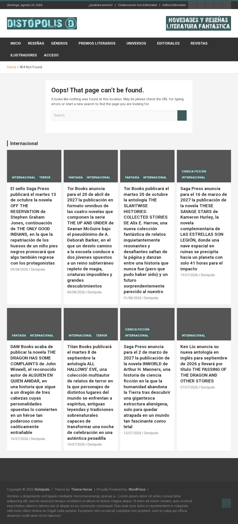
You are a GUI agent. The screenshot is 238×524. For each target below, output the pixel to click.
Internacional (24, 143)
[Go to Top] (226, 503)
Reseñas (36, 43)
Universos (136, 43)
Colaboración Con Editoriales (137, 5)
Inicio (15, 43)
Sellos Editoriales (174, 5)
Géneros (59, 43)
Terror (44, 177)
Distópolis (38, 269)
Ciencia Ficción (194, 171)
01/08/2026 (132, 298)
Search (182, 115)
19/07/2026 (189, 275)
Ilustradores (23, 55)
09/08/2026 (19, 269)
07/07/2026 (189, 387)
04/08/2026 (76, 292)
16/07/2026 (19, 439)
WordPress (137, 489)
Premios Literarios (97, 43)
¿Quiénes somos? (101, 5)
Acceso (51, 55)
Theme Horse (81, 489)
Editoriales (168, 43)
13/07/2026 (132, 433)
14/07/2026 (76, 444)
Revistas (199, 43)
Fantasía (76, 177)
